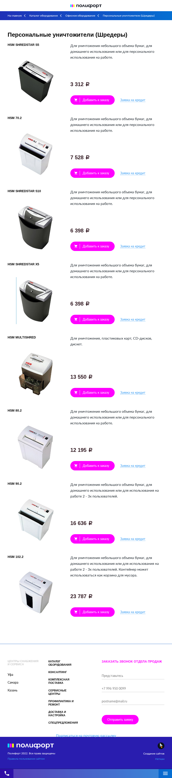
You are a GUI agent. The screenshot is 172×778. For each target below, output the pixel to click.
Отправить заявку (120, 719)
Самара (13, 682)
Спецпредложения (63, 722)
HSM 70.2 (15, 118)
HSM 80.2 (15, 410)
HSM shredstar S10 (24, 191)
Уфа (10, 674)
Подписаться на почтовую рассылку (86, 735)
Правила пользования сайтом (26, 758)
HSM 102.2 (16, 557)
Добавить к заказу (91, 100)
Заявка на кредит (132, 100)
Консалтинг (57, 672)
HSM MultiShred (22, 337)
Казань (12, 690)
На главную (15, 15)
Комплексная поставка (58, 681)
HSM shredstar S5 (23, 45)
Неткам (159, 759)
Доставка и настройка (57, 713)
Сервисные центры (57, 692)
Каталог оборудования (43, 15)
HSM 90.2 (15, 483)
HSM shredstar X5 (23, 264)
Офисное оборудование (80, 15)
